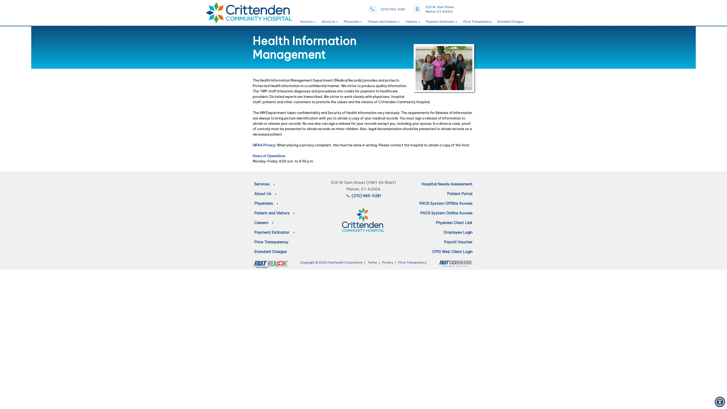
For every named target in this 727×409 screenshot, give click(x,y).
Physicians (351, 21)
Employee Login (458, 232)
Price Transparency (477, 21)
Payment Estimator (440, 21)
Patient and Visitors (382, 21)
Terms (372, 262)
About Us (328, 21)
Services (306, 21)
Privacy (387, 262)
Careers (411, 21)
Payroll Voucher (458, 242)
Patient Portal (460, 193)
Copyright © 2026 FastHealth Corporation (331, 262)
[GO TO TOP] (708, 405)
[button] (720, 402)
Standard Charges (510, 21)
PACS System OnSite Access (446, 213)
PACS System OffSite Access (446, 203)
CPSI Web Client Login (452, 251)
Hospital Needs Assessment (447, 184)
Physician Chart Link (454, 222)
